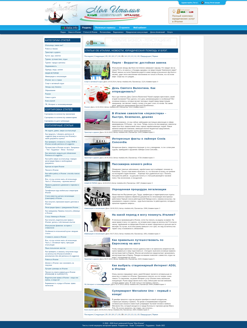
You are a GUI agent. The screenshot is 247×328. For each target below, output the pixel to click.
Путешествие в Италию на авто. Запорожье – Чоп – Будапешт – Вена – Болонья (62, 149)
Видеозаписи (118, 32)
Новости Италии (74, 32)
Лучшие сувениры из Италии (56, 269)
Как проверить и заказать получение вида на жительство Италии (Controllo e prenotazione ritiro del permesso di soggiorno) (62, 254)
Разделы (86, 28)
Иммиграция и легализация (55, 76)
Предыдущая (146, 56)
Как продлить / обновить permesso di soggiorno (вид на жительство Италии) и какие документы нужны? (60, 136)
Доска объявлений (157, 32)
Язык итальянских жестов (55, 248)
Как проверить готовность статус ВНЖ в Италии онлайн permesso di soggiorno (61, 143)
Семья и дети (50, 97)
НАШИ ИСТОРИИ (52, 73)
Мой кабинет (139, 28)
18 (113, 56)
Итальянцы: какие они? (54, 45)
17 (116, 56)
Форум (63, 32)
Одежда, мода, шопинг (54, 70)
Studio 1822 (160, 325)
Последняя (88, 56)
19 (109, 56)
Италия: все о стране (53, 80)
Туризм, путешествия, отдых (56, 59)
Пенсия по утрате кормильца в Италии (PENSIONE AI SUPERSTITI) (60, 273)
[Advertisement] (192, 75)
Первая (155, 56)
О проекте (124, 28)
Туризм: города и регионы (55, 63)
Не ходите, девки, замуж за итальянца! (60, 131)
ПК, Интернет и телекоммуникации (58, 104)
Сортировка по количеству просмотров (60, 114)
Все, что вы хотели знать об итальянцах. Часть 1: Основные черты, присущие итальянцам (61, 242)
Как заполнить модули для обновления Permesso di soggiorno (60, 154)
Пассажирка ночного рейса (132, 164)
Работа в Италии (51, 259)
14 (125, 56)
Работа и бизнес (51, 49)
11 (135, 56)
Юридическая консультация (137, 32)
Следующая (99, 56)
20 (106, 56)
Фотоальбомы (105, 32)
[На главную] (69, 27)
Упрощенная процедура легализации (139, 189)
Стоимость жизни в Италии (55, 237)
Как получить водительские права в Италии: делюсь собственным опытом (60, 221)
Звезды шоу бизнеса (53, 87)
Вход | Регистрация (212, 3)
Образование (50, 90)
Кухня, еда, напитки (53, 56)
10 (138, 56)
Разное (48, 94)
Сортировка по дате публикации (57, 121)
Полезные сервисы (105, 28)
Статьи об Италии (90, 32)
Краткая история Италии (54, 167)
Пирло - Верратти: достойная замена (139, 62)
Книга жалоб (50, 101)
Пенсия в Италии (51, 170)
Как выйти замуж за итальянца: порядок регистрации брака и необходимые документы (61, 161)
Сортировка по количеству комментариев (61, 117)
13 (129, 56)
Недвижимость (51, 66)
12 (132, 56)
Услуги (170, 32)
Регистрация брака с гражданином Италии (61, 207)
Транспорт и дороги (52, 52)
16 (119, 56)
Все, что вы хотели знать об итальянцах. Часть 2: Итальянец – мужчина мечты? (61, 180)
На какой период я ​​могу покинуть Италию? (143, 214)
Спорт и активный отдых (54, 83)
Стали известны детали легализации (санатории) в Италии (59, 197)
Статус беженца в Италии (55, 217)
